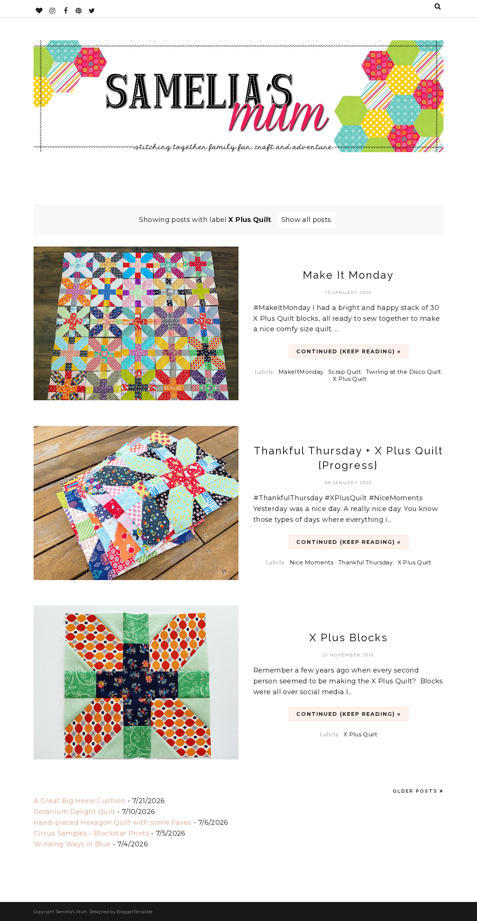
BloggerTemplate (134, 911)
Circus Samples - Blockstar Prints (91, 833)
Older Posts (415, 791)
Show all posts (306, 220)
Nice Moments (311, 562)
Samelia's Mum (72, 911)
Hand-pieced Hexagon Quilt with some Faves (113, 822)
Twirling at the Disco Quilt (403, 371)
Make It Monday (348, 275)
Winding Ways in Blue (72, 844)
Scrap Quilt (344, 371)
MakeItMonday (300, 371)
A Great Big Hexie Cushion (80, 801)
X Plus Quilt (349, 378)
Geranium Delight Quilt (74, 812)
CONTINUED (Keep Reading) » (348, 351)
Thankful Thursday (365, 562)
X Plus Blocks (348, 638)
